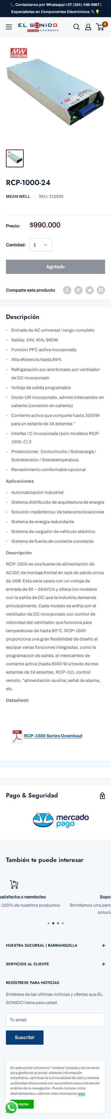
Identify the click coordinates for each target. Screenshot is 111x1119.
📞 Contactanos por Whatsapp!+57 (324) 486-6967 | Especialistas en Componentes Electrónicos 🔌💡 (55, 8)
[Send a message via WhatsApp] (11, 1108)
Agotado (55, 266)
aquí (81, 1093)
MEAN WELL (18, 196)
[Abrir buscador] (76, 27)
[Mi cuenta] (88, 27)
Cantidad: (16, 245)
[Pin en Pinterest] (78, 290)
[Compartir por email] (101, 290)
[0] (100, 26)
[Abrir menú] (9, 27)
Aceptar (22, 1104)
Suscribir (25, 1037)
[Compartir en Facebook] (67, 290)
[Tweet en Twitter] (90, 290)
